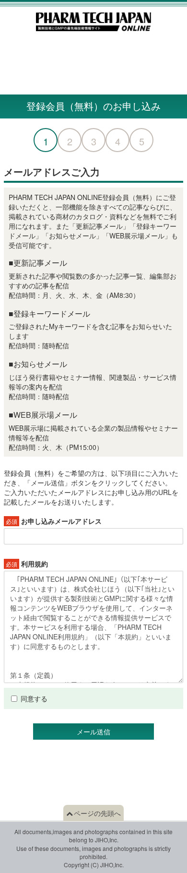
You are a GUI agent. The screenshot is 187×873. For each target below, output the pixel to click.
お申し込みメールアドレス (54, 521)
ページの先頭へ (97, 813)
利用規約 (27, 563)
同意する (34, 698)
